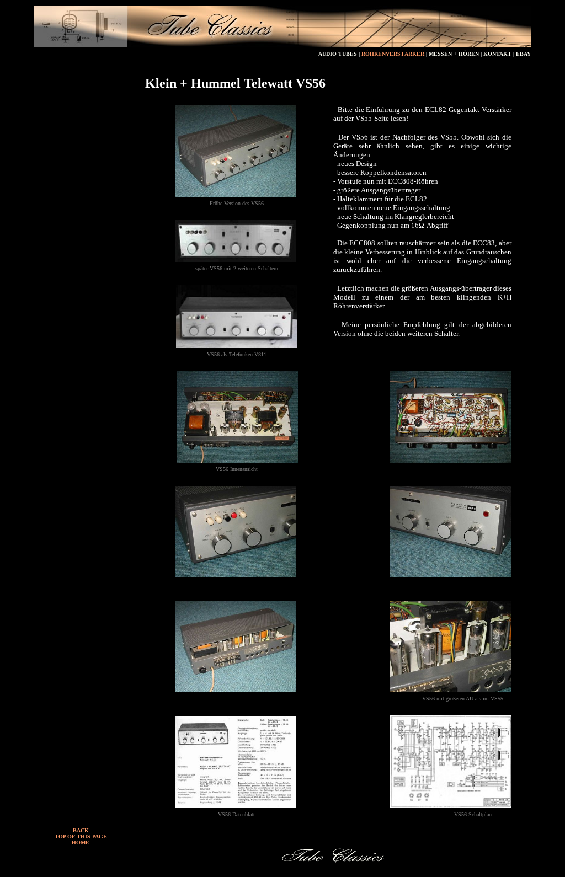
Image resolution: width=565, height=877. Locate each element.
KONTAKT (498, 54)
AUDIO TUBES (337, 54)
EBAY (523, 54)
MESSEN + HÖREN (454, 54)
